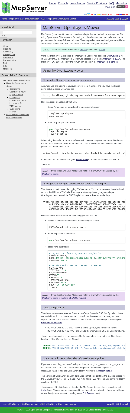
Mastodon (121, 3)
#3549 (102, 49)
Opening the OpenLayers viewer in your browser (18, 92)
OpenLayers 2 (113, 56)
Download (110, 7)
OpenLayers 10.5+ (111, 59)
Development (9, 55)
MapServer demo (50, 174)
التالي (117, 19)
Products (63, 3)
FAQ (111, 3)
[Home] (24, 13)
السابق (110, 19)
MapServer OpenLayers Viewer (61, 19)
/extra (43, 390)
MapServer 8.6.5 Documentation (24, 19)
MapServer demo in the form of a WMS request (64, 298)
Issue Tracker (77, 3)
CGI (43, 19)
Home (52, 3)
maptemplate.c (105, 371)
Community (8, 52)
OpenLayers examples (107, 62)
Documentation (9, 60)
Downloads (8, 57)
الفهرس (124, 19)
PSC (5, 66)
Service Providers (97, 3)
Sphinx (104, 410)
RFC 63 (83, 49)
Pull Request (88, 393)
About (5, 46)
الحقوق (27, 410)
